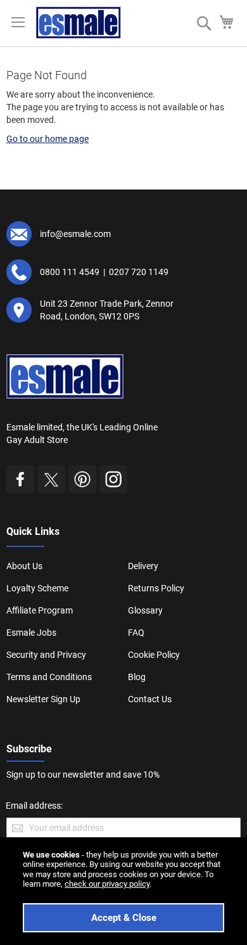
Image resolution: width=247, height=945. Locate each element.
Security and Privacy (46, 655)
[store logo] (78, 22)
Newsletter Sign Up (43, 699)
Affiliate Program (39, 610)
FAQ (136, 632)
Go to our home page (47, 139)
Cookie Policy (154, 655)
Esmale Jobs (31, 632)
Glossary (145, 610)
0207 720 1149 (138, 272)
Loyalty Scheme (37, 588)
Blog (137, 677)
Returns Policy (156, 588)
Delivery (143, 566)
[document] (123, 891)
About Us (24, 566)
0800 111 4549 (69, 272)
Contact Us (150, 699)
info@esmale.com (75, 234)
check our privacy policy (107, 884)
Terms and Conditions (49, 677)
